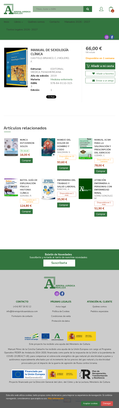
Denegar (107, 403)
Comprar (26, 160)
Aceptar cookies (90, 403)
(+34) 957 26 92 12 (22, 306)
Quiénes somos (100, 306)
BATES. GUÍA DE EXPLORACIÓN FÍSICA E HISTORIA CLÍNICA (28, 186)
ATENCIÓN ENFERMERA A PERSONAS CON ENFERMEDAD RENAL (103, 186)
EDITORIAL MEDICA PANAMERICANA (47, 70)
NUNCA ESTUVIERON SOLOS (27, 143)
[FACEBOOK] (112, 37)
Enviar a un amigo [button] (105, 80)
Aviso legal (61, 306)
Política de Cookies (61, 311)
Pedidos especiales (99, 311)
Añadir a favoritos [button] (105, 73)
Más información (56, 398)
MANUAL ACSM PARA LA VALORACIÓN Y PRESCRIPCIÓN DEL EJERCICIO (102, 146)
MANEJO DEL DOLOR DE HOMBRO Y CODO (64, 144)
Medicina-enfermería (61, 79)
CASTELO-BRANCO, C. (44, 58)
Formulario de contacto (22, 316)
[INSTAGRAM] (106, 37)
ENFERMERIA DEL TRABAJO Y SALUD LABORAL (66, 183)
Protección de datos (61, 321)
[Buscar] (87, 9)
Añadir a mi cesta (102, 66)
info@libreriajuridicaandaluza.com (22, 311)
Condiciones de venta (61, 316)
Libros (17, 22)
